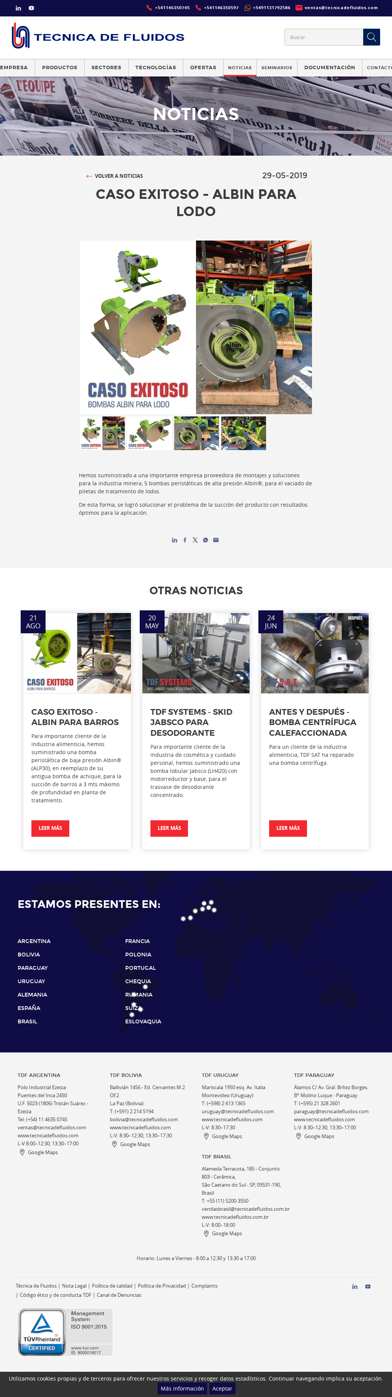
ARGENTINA (34, 941)
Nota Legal (74, 1286)
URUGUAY (31, 981)
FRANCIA (137, 941)
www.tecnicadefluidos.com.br (235, 1217)
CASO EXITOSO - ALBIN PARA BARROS (75, 717)
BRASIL (27, 1021)
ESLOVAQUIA (143, 1021)
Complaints (204, 1286)
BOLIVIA (29, 954)
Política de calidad (112, 1286)
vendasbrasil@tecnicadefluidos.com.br (246, 1209)
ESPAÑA (29, 1008)
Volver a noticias (119, 176)
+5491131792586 (272, 8)
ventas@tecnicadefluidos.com (52, 1127)
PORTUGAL (140, 968)
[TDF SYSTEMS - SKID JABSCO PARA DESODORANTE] (196, 653)
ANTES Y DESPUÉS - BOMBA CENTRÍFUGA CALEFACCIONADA (312, 722)
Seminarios (276, 67)
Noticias (240, 67)
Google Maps (43, 1152)
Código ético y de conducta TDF (55, 1295)
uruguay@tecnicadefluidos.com (238, 1111)
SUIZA (133, 1008)
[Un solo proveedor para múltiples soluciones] (98, 35)
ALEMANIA (32, 995)
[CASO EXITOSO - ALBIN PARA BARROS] (77, 653)
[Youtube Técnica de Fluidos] (31, 9)
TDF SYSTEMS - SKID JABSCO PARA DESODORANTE (191, 722)
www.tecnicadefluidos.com (48, 1135)
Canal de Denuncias (119, 1295)
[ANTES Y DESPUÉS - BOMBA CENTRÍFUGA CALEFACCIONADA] (315, 653)
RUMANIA (138, 995)
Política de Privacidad (162, 1286)
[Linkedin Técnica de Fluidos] (18, 9)
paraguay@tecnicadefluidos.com (331, 1111)
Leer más (50, 828)
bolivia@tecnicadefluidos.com (144, 1119)
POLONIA (138, 954)
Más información (182, 1388)
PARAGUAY (33, 968)
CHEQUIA (138, 981)
